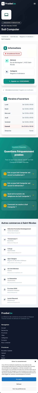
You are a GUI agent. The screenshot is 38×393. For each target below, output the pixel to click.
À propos (4, 340)
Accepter (19, 379)
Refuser (19, 384)
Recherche (4, 330)
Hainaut (3, 353)
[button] (35, 361)
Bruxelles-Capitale (6, 350)
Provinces (4, 333)
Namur (3, 358)
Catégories (4, 337)
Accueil (3, 328)
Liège (3, 355)
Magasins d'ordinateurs (17, 73)
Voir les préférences (19, 389)
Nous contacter (5, 342)
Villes (3, 335)
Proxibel (10, 3)
